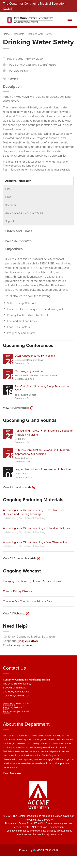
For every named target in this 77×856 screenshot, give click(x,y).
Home (6, 34)
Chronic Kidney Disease (17, 591)
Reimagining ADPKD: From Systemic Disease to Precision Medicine (44, 433)
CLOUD (47, 850)
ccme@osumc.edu (23, 645)
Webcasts (19, 34)
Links (8, 197)
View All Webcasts (14, 614)
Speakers (10, 205)
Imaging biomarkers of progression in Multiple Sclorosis (43, 471)
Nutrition (13, 79)
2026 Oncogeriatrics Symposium (35, 356)
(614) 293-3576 (28, 641)
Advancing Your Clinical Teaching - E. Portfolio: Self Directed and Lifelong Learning (33, 512)
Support (9, 221)
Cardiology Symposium (29, 371)
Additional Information (18, 181)
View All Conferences (16, 408)
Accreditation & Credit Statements (24, 213)
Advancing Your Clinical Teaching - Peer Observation (35, 542)
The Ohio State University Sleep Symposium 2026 (42, 388)
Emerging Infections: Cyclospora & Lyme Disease (33, 581)
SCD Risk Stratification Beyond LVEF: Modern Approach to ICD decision (42, 452)
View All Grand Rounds (17, 487)
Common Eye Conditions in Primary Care (27, 601)
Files (7, 189)
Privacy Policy (26, 823)
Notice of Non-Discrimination (48, 827)
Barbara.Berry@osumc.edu (47, 834)
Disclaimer (11, 823)
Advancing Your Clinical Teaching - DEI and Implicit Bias (36, 528)
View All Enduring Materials (19, 559)
